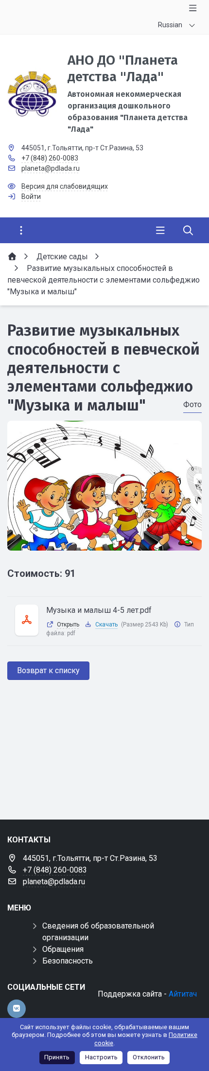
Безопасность (67, 960)
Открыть (68, 624)
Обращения (63, 949)
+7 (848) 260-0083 (49, 158)
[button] (104, 541)
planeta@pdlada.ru (50, 168)
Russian (170, 25)
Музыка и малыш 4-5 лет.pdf (99, 610)
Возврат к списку (48, 670)
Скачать (106, 624)
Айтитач (183, 994)
